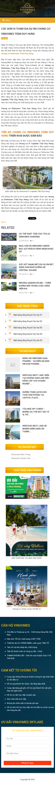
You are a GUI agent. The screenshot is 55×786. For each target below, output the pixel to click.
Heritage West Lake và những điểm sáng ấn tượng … (34, 429)
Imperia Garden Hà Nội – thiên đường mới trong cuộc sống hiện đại (35, 286)
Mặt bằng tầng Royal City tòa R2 (27, 321)
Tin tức (4, 38)
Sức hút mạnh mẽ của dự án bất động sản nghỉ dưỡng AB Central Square (36, 267)
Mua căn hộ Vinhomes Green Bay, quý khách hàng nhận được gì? (36, 249)
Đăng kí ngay (27, 763)
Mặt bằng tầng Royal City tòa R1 (27, 315)
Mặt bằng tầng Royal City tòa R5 (27, 340)
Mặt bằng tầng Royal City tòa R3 (27, 327)
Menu (8, 20)
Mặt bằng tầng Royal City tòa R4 (27, 334)
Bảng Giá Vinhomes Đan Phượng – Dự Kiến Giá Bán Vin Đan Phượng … (35, 361)
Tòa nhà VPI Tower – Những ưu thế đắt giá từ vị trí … (35, 412)
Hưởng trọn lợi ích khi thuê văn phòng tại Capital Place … (34, 395)
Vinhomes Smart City (20, 458)
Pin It (3, 222)
